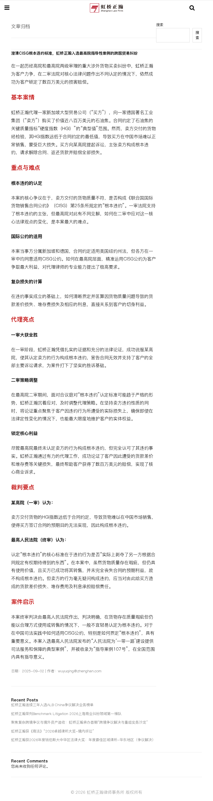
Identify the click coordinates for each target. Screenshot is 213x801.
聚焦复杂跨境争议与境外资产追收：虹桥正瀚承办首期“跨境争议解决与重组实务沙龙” (79, 722)
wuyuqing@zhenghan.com (80, 670)
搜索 (197, 35)
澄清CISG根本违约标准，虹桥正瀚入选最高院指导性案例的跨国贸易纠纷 (74, 53)
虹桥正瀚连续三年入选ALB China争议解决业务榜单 (52, 704)
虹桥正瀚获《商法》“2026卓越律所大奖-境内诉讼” (52, 731)
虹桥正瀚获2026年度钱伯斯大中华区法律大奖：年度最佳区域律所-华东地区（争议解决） (83, 739)
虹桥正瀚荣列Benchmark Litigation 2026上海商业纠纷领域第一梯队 (66, 713)
